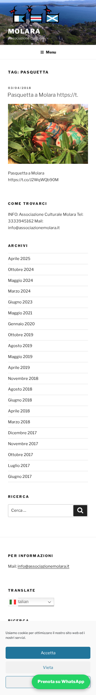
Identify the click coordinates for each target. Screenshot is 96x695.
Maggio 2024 (20, 280)
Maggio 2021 (20, 313)
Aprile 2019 (19, 367)
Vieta (48, 667)
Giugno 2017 (20, 476)
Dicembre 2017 (22, 432)
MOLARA (24, 31)
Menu (51, 52)
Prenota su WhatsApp (61, 681)
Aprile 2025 (19, 258)
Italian (22, 602)
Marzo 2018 (19, 422)
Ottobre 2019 (20, 334)
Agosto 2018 (20, 389)
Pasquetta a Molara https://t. (42, 95)
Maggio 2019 (20, 356)
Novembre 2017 (23, 443)
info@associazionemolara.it (43, 566)
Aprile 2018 (19, 411)
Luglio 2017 (19, 465)
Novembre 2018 (23, 378)
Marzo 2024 (19, 291)
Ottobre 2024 (21, 269)
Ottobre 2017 (20, 454)
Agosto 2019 (20, 345)
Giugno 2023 (20, 302)
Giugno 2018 (20, 400)
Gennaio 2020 (21, 324)
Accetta (48, 653)
